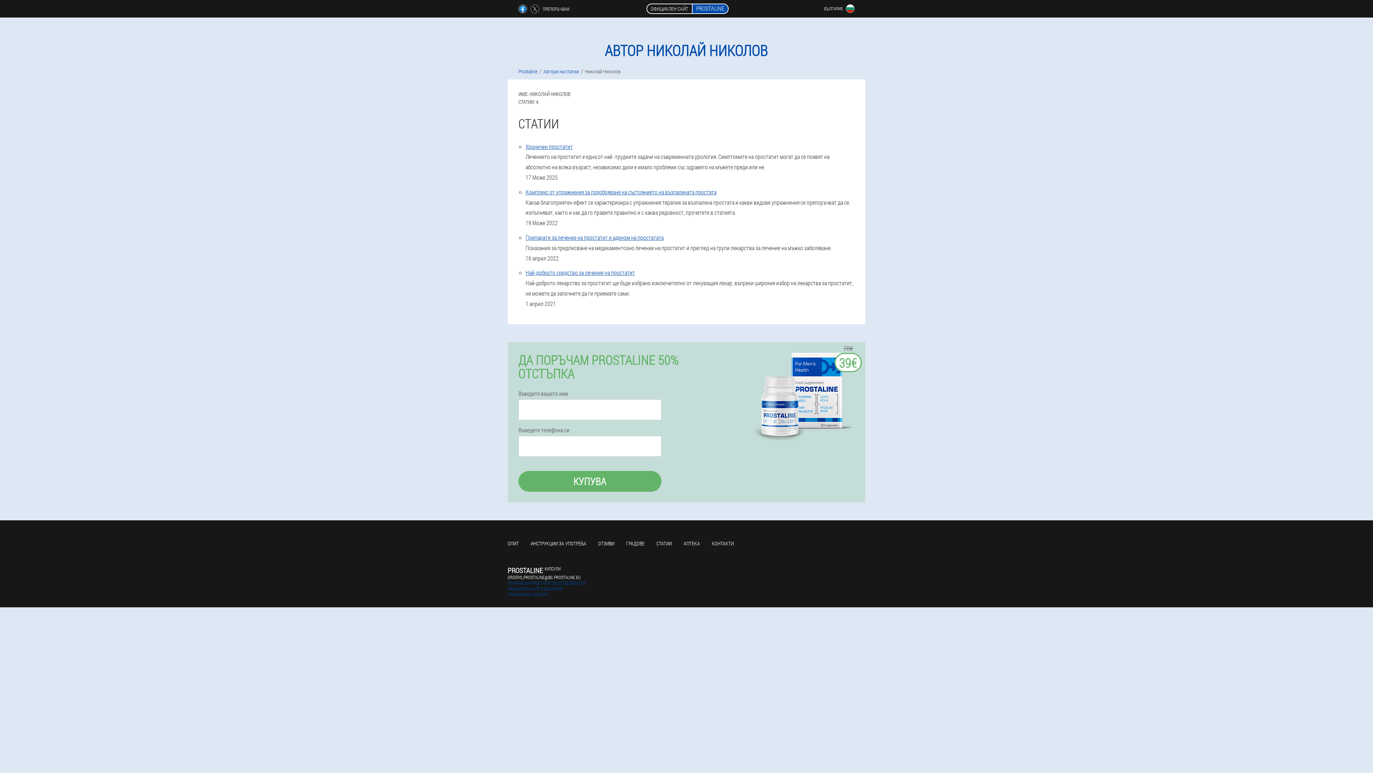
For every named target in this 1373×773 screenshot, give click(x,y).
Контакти (723, 543)
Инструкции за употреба (558, 543)
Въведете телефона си (544, 430)
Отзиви (606, 543)
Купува (590, 481)
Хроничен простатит (549, 146)
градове (635, 543)
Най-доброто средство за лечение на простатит (580, 272)
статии (664, 543)
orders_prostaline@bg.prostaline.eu (544, 577)
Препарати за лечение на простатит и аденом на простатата (595, 237)
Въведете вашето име (543, 394)
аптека (692, 543)
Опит (513, 543)
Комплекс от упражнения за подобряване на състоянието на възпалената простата (621, 192)
